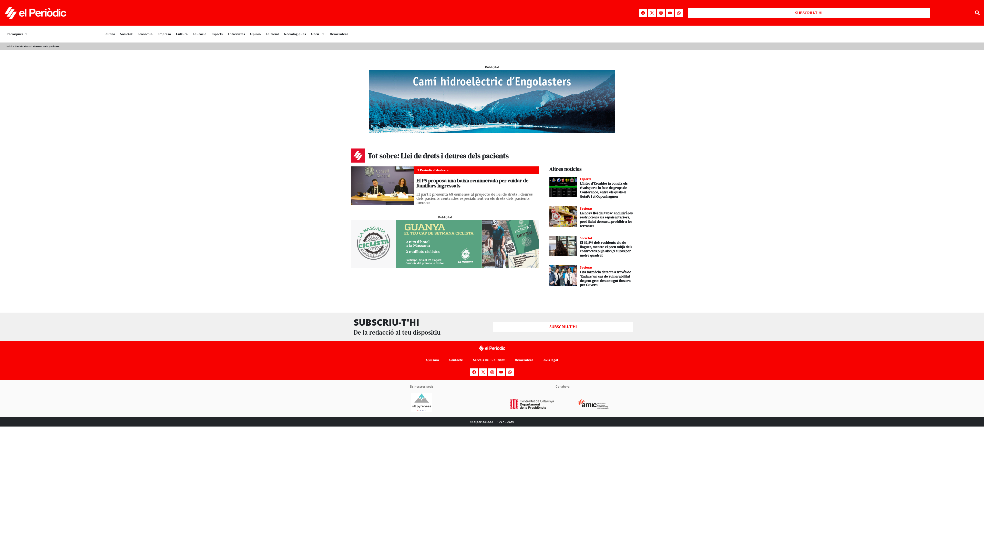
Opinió (255, 34)
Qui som (432, 360)
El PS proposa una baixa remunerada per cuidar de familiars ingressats (472, 183)
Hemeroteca (339, 34)
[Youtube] (670, 13)
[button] (977, 13)
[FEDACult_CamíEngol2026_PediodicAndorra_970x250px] (492, 131)
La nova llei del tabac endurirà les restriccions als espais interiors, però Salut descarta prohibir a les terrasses (606, 219)
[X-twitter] (652, 13)
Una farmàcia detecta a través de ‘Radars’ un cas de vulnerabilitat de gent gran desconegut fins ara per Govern (605, 278)
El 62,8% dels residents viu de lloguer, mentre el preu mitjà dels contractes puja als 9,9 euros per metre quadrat (606, 249)
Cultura (182, 34)
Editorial (272, 34)
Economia (145, 34)
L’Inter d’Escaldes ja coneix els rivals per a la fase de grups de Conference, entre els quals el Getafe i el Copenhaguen (604, 190)
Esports (217, 34)
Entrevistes (236, 34)
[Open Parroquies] (26, 34)
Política (109, 34)
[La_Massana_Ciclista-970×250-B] (445, 266)
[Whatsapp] (679, 13)
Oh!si (315, 34)
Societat (126, 34)
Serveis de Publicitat (489, 360)
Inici (9, 46)
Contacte (456, 360)
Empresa (164, 34)
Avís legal (551, 360)
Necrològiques (295, 34)
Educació (199, 34)
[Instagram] (661, 13)
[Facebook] (643, 13)
